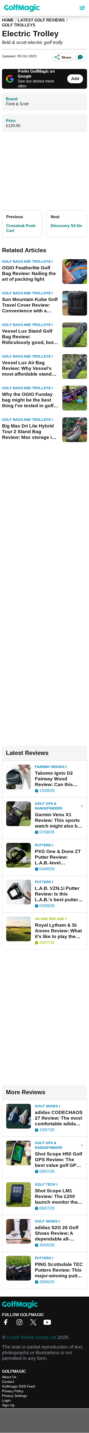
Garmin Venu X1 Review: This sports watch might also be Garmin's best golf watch (57, 820)
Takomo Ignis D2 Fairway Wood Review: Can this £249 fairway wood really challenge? (56, 778)
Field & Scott (17, 104)
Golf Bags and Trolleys (26, 261)
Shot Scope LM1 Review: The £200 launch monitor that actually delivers (57, 1196)
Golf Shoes (46, 1106)
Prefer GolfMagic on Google (36, 73)
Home (8, 20)
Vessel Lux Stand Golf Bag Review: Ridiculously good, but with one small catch (27, 336)
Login (6, 1400)
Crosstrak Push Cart (21, 228)
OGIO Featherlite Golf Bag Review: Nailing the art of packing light (29, 273)
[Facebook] (7, 1324)
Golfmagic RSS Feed (18, 1386)
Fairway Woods (50, 767)
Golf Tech (45, 1184)
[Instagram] (21, 1324)
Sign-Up (8, 1405)
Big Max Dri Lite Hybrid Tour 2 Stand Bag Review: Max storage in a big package (28, 431)
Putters (43, 845)
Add (75, 79)
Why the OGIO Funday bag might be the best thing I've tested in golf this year (27, 400)
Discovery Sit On (66, 226)
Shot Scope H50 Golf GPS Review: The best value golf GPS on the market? (58, 1159)
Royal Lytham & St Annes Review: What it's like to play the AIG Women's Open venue (58, 930)
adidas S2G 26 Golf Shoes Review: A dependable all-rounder (56, 1233)
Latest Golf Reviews (41, 20)
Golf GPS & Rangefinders (48, 806)
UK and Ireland (49, 919)
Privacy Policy (12, 1391)
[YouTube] (48, 1324)
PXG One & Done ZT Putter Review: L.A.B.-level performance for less (58, 857)
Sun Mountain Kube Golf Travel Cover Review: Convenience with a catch (30, 305)
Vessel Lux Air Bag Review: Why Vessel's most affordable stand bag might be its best (27, 368)
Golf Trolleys (18, 25)
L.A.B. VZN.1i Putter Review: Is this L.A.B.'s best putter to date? (57, 894)
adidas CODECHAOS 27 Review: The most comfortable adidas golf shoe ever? (59, 1118)
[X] (35, 1324)
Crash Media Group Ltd (31, 1337)
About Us (9, 1377)
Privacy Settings (14, 1395)
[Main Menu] (82, 8)
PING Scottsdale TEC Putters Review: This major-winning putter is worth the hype (59, 1270)
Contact (8, 1381)
